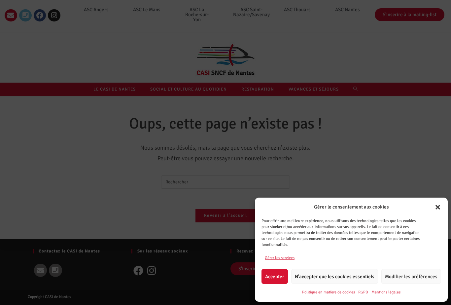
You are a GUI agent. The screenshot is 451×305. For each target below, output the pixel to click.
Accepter (274, 277)
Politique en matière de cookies (328, 292)
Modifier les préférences (411, 277)
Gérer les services (280, 257)
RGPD (363, 292)
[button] (437, 207)
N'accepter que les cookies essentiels (334, 277)
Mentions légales (385, 292)
